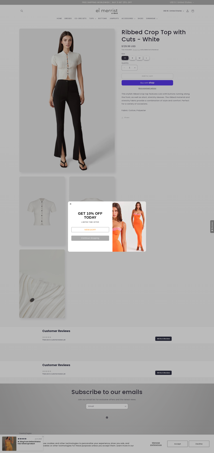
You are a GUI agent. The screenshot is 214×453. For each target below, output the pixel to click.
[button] (90, 229)
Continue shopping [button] (90, 238)
